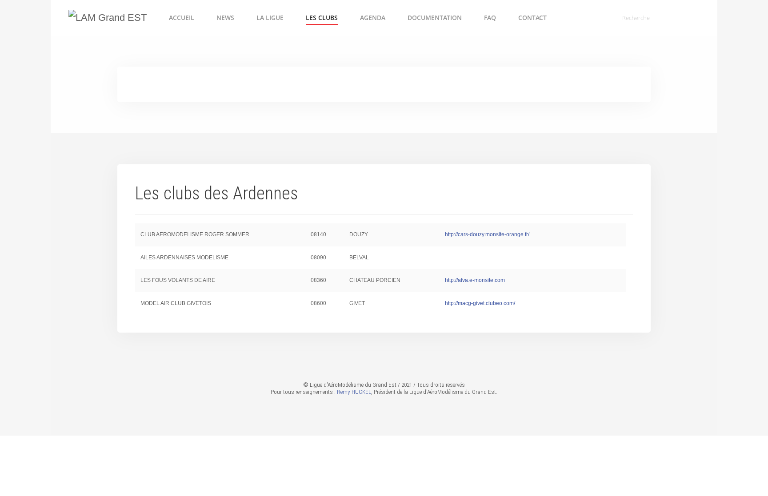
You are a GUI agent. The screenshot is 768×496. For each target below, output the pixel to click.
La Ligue (270, 17)
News (225, 17)
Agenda (372, 17)
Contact (532, 17)
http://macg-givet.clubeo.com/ (480, 303)
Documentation (435, 17)
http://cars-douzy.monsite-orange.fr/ (487, 234)
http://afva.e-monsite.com (475, 280)
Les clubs (322, 17)
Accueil (181, 17)
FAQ (490, 17)
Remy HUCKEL (354, 392)
